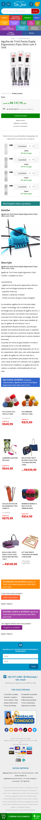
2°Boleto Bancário (27, 697)
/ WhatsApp (29, 676)
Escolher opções (20, 115)
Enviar (33, 666)
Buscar (35, 11)
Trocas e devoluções (28, 703)
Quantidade (22, 146)
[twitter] (35, 730)
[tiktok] (25, 730)
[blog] (11, 730)
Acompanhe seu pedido (29, 694)
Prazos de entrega (10, 705)
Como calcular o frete (11, 700)
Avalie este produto (10, 597)
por (23, 470)
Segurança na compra (28, 705)
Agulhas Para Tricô (24, 38)
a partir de (5, 421)
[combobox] (20, 11)
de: (3, 418)
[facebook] (7, 730)
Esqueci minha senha (11, 703)
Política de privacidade (28, 700)
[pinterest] (16, 730)
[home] (20, 6)
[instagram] (21, 730)
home (13, 38)
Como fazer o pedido (11, 694)
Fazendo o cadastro (10, 697)
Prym (3, 97)
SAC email (20, 679)
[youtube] (30, 730)
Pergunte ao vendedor (11, 627)
